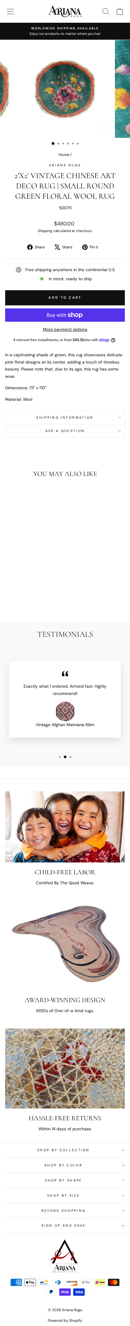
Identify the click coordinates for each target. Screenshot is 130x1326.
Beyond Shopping (63, 1210)
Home (64, 154)
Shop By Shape (63, 1180)
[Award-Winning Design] (65, 945)
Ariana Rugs (65, 165)
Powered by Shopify (65, 1320)
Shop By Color (63, 1165)
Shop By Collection (63, 1150)
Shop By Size (63, 1195)
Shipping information (64, 417)
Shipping (45, 230)
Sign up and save (63, 1225)
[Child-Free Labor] (65, 827)
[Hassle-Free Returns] (65, 1068)
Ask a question (65, 431)
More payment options (65, 329)
